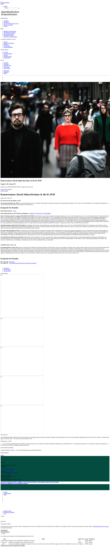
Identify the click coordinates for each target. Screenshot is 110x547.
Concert (5, 41)
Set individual (4, 530)
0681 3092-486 (9, 471)
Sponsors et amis (8, 56)
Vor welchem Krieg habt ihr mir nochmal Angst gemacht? (22, 263)
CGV (5, 513)
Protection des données (9, 512)
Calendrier (6, 20)
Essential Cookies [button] (5, 532)
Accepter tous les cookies (18, 545)
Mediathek (6, 72)
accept (3, 533)
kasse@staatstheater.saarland (7, 469)
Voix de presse (7, 271)
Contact (5, 492)
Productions (6, 22)
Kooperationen (7, 57)
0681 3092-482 (14, 473)
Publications (6, 70)
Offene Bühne (7, 68)
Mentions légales (8, 511)
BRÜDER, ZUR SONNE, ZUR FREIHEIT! (40, 213)
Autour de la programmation (10, 36)
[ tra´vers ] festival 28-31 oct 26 (11, 23)
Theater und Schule (8, 24)
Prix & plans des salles (9, 34)
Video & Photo (7, 269)
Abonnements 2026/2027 (10, 32)
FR (3, 4)
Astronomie (11, 261)
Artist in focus (7, 45)
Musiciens (6, 44)
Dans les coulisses (8, 53)
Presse (5, 73)
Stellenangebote (7, 493)
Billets (7, 2)
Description (6, 268)
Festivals (6, 55)
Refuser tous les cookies (6, 545)
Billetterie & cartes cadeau (10, 31)
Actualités (6, 62)
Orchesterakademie (8, 47)
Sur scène (6, 52)
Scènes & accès (7, 65)
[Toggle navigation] (1, 1)
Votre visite (6, 66)
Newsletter (6, 64)
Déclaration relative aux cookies (101, 526)
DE (1, 4)
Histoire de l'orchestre (9, 43)
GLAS (15, 211)
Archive (5, 26)
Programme (3, 2)
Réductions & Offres (8, 35)
